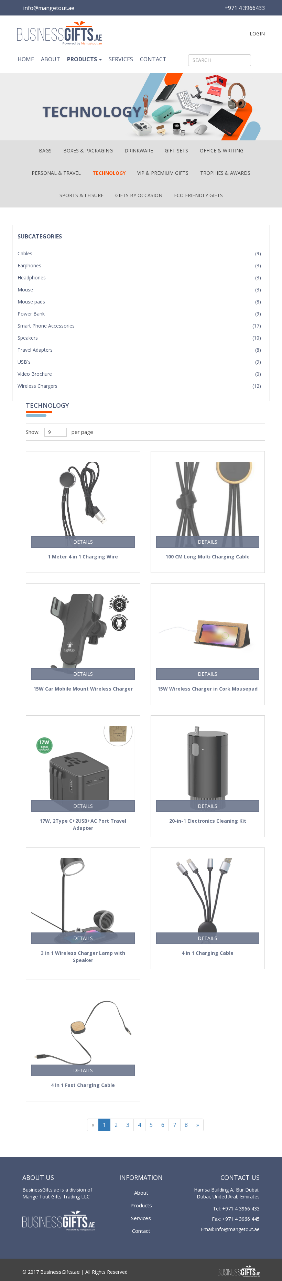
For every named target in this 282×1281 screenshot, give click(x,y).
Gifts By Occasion (138, 195)
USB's (24, 362)
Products (82, 59)
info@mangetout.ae (48, 8)
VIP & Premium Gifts (162, 173)
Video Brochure (35, 374)
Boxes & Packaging (88, 150)
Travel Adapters (35, 349)
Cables (25, 253)
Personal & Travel (56, 173)
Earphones (29, 265)
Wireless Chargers (37, 386)
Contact (153, 59)
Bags (45, 150)
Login (256, 33)
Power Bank (31, 313)
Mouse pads (31, 301)
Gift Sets (176, 150)
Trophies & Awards (225, 173)
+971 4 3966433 (245, 8)
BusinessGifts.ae (60, 1271)
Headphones (32, 277)
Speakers (28, 337)
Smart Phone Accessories (46, 325)
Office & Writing (221, 150)
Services (121, 59)
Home (26, 59)
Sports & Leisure (81, 195)
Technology (109, 173)
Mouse (25, 289)
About (50, 59)
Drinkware (138, 150)
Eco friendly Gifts (198, 195)
